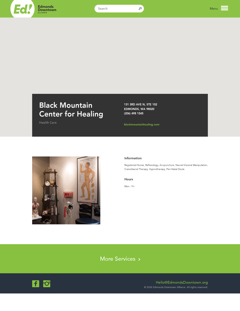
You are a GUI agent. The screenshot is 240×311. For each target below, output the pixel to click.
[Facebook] (35, 283)
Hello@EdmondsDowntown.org (182, 282)
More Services (118, 258)
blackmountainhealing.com (141, 124)
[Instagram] (47, 283)
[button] (219, 9)
